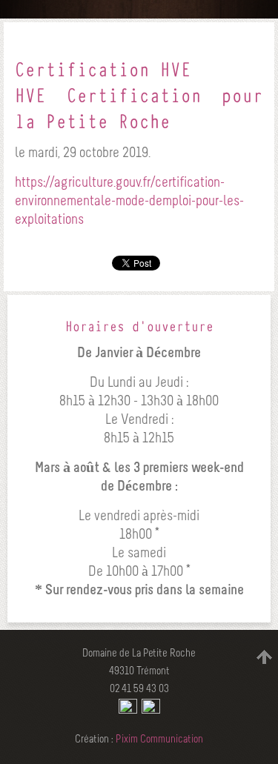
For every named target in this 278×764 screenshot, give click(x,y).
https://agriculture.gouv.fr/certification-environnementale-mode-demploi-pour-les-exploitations (129, 201)
